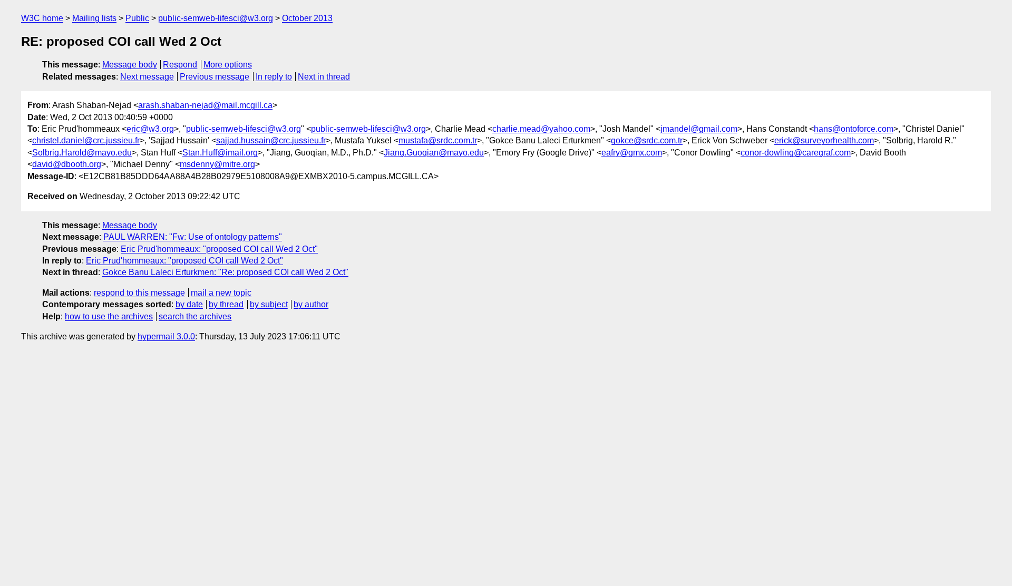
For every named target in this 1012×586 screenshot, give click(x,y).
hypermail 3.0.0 (166, 336)
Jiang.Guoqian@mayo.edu (434, 152)
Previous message (214, 76)
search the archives (195, 316)
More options (227, 64)
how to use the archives (109, 316)
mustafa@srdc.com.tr (437, 140)
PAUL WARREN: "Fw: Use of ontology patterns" (192, 236)
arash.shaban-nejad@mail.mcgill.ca (205, 105)
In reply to (274, 76)
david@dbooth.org (66, 164)
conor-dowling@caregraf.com (796, 152)
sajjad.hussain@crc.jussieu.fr (271, 140)
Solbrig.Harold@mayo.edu (82, 152)
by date (189, 304)
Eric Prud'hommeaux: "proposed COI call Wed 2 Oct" (219, 249)
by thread (226, 304)
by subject (269, 304)
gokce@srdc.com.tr (647, 140)
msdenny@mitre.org (217, 164)
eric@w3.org (150, 128)
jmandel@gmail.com (698, 128)
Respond (180, 64)
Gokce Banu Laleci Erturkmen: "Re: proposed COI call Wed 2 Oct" (225, 272)
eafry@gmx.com (631, 152)
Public (137, 18)
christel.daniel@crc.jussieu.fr (86, 140)
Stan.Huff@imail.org (220, 152)
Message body (129, 64)
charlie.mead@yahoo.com (541, 128)
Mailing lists (94, 18)
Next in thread (324, 76)
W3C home (42, 18)
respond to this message (139, 292)
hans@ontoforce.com (853, 128)
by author (311, 304)
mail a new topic (221, 292)
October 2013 (307, 18)
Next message (147, 76)
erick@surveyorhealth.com (824, 140)
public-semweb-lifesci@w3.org (215, 18)
